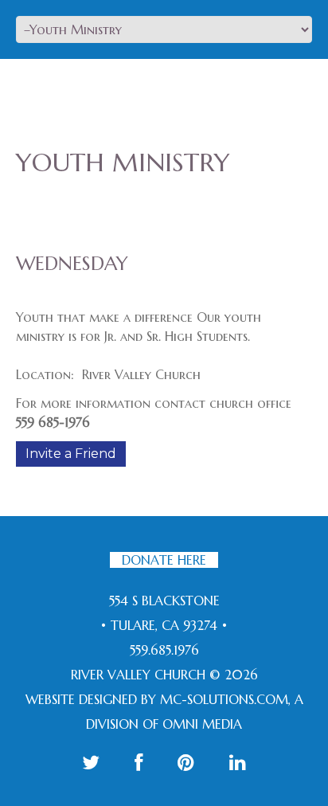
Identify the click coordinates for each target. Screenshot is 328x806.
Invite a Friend (70, 453)
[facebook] (139, 763)
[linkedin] (237, 763)
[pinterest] (186, 763)
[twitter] (91, 763)
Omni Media (202, 724)
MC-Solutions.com (224, 699)
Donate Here (164, 560)
